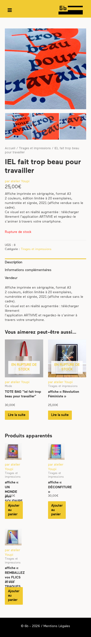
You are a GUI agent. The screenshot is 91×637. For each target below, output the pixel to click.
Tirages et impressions (35, 148)
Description (13, 262)
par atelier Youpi (17, 181)
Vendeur (11, 278)
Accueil (10, 148)
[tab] (45, 262)
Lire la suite (16, 415)
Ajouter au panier (13, 510)
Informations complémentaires (28, 270)
